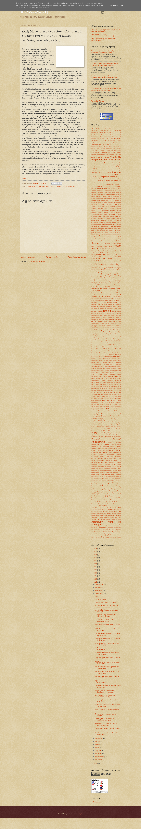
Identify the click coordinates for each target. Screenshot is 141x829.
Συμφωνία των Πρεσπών (99, 484)
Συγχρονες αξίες (108, 476)
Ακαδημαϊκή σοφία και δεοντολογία (100, 166)
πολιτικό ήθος (110, 450)
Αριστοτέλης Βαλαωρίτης (111, 190)
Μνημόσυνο (99, 386)
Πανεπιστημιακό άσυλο (103, 417)
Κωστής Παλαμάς (96, 358)
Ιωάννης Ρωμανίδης (116, 315)
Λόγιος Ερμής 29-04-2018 (108, 364)
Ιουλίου (97, 741)
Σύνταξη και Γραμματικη (113, 490)
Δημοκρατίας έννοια (96, 222)
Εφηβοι (96, 292)
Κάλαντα (100, 321)
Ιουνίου (97, 744)
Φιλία (119, 511)
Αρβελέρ (110, 188)
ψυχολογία (108, 535)
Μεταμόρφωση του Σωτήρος (99, 382)
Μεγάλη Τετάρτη (95, 378)
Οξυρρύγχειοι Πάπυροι (97, 402)
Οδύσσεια (117, 398)
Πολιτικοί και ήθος (96, 452)
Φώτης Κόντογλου (115, 515)
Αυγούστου (99, 738)
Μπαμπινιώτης (117, 388)
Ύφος (115, 509)
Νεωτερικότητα (107, 394)
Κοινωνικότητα (95, 344)
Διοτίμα (99, 234)
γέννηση (93, 208)
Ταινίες (101, 495)
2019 (95, 570)
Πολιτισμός (105, 452)
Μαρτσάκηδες (105, 372)
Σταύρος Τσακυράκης (106, 472)
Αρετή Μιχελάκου (116, 188)
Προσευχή (102, 456)
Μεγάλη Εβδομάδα (109, 374)
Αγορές (117, 154)
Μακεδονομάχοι (117, 368)
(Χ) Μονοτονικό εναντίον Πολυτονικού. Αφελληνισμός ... (107, 644)
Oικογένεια (105, 537)
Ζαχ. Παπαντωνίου (103, 292)
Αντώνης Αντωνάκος (112, 184)
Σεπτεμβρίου (99, 594)
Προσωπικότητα (102, 458)
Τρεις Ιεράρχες (102, 505)
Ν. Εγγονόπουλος (116, 390)
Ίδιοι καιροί (110, 308)
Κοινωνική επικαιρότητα (113, 341)
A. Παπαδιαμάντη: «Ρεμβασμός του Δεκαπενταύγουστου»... (106, 606)
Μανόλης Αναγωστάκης (111, 370)
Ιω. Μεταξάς (118, 313)
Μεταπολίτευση (117, 382)
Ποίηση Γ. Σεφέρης (102, 433)
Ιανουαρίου (99, 760)
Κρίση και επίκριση (112, 346)
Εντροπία (111, 275)
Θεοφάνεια (94, 306)
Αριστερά (93, 190)
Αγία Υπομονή (117, 142)
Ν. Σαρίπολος (108, 392)
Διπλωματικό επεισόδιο (115, 234)
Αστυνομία (98, 196)
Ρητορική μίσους (103, 462)
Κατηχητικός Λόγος (110, 329)
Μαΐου (97, 747)
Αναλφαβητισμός (95, 176)
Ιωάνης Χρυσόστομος (104, 315)
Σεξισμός (119, 464)
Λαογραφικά (108, 360)
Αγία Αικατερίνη (101, 142)
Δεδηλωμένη (107, 218)
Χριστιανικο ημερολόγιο (113, 525)
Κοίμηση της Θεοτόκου (104, 335)
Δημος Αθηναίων (106, 222)
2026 (95, 548)
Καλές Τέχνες (107, 321)
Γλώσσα (112, 212)
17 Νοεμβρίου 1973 (97, 130)
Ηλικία (113, 300)
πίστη (108, 428)
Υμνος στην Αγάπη (96, 509)
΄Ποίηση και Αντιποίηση (115, 128)
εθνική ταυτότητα (43, 186)
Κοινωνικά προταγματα (115, 339)
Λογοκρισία (118, 364)
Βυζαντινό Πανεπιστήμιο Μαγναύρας (111, 202)
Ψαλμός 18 (109, 533)
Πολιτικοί (118, 450)
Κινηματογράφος (109, 333)
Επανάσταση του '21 (114, 279)
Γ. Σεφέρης (116, 204)
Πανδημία (100, 415)
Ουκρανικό (118, 402)
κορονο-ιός (111, 344)
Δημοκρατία (117, 220)
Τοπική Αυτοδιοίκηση (112, 503)
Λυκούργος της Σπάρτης (109, 366)
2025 (95, 552)
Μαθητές (94, 368)
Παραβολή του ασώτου (107, 418)
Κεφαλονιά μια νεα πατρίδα (111, 331)
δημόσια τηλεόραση (96, 224)
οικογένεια (105, 400)
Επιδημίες (108, 281)
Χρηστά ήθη (95, 519)
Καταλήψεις (94, 327)
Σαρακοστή (94, 464)
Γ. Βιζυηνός (101, 204)
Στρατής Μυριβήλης (116, 474)
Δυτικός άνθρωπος (110, 238)
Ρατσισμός (94, 462)
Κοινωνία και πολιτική (109, 337)
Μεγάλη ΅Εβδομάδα (115, 372)
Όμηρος (119, 400)
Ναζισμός (115, 392)
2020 (95, 567)
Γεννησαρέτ (113, 206)
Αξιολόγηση (98, 186)
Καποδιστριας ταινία (115, 323)
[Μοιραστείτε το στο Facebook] (58, 183)
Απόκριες (111, 186)
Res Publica (113, 537)
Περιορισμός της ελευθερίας (98, 428)
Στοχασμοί (108, 474)
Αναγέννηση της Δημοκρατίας (100, 174)
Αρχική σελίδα (52, 257)
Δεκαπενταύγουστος (116, 218)
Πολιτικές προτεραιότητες (113, 436)
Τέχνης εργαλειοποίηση (115, 495)
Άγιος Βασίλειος (113, 146)
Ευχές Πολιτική (117, 290)
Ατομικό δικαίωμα (107, 196)
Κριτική (119, 346)
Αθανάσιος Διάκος (96, 164)
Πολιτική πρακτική (108, 448)
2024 (95, 555)
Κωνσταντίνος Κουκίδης (97, 356)
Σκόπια (119, 466)
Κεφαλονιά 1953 (95, 331)
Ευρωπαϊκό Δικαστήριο (115, 286)
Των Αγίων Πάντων (109, 507)
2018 (95, 573)
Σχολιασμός (105, 494)
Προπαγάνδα (94, 456)
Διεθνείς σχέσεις (113, 228)
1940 (105, 130)
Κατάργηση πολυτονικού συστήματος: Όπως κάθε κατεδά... (107, 724)
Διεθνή (119, 228)
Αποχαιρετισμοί (102, 188)
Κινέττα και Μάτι (100, 333)
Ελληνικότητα (108, 271)
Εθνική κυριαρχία (96, 246)
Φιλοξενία (93, 513)
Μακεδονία (109, 368)
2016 (95, 579)
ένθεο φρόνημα (117, 273)
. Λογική (93, 128)
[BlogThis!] (54, 183)
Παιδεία (64, 186)
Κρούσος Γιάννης (95, 348)
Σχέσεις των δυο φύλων (104, 492)
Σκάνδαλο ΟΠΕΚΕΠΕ (110, 466)
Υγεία (119, 507)
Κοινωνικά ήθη (102, 339)
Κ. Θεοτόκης (116, 317)
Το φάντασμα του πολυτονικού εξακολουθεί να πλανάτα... (104, 691)
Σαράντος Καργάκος (104, 464)
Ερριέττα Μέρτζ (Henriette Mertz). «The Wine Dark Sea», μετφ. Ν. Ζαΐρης (105, 64)
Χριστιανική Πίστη (116, 519)
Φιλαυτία (111, 511)
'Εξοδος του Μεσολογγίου (102, 128)
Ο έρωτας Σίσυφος (101, 599)
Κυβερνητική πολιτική (97, 350)
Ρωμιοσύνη (112, 462)
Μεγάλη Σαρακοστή (114, 376)
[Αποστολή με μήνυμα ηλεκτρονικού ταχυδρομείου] (52, 183)
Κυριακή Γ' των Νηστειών (97, 352)
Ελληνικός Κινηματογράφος (112, 269)
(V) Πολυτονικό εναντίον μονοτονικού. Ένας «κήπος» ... (107, 653)
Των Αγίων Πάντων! (97, 101)
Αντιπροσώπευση (100, 184)
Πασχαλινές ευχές (95, 423)
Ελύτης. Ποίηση (107, 273)
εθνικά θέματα (32, 186)
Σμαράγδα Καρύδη (116, 468)
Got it (123, 5)
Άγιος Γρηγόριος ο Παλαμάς (104, 148)
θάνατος (109, 302)
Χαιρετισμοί (94, 517)
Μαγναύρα (118, 366)
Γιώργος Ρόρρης (103, 212)
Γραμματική (111, 214)
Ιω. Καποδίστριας (109, 313)
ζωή (116, 292)
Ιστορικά (114, 311)
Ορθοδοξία (107, 402)
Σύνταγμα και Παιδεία (114, 488)
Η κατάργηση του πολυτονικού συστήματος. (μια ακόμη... (104, 719)
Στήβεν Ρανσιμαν (100, 474)
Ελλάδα (94, 265)
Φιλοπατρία (100, 513)
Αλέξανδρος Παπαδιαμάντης (99, 170)
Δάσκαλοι (93, 218)
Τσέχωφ (93, 507)
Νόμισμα (114, 396)
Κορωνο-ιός (118, 344)
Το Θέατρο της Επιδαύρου (104, 501)
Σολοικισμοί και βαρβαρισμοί (99, 470)
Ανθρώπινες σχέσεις (104, 180)
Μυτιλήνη (109, 390)
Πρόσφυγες (110, 456)
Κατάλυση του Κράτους (115, 327)
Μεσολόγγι (118, 380)
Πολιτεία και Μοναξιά (102, 435)
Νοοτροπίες (94, 398)
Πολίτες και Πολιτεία (112, 435)
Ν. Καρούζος (100, 392)
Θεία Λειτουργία (102, 304)
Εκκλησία (101, 253)
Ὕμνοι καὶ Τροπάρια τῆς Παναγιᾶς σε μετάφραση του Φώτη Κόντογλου (103, 51)
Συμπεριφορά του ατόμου (98, 480)
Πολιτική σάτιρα (117, 448)
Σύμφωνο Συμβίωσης (114, 484)
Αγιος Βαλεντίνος (103, 146)
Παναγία (100, 413)
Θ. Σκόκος (103, 302)
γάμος (107, 206)
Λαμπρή (101, 360)
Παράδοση (71, 186)
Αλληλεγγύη (94, 172)
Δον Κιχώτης (118, 236)
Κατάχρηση (94, 329)
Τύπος (102, 507)
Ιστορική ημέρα (101, 313)
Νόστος (97, 596)
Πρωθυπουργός (117, 458)
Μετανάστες (110, 382)
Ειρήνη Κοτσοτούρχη (108, 250)
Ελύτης (100, 273)
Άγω (120, 154)
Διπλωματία (105, 234)
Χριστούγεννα (111, 531)
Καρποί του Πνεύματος (114, 325)
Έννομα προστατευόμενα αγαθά (99, 275)
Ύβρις (116, 507)
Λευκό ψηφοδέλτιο (101, 362)
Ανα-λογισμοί (114, 172)
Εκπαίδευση (117, 256)
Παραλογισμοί (110, 421)
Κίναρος (93, 333)
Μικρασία (111, 384)
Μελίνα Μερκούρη (107, 380)
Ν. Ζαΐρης (93, 392)
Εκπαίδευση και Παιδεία (101, 259)
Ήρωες (118, 300)
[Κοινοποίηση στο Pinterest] (60, 183)
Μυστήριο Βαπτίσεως (96, 390)
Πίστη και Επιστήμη (116, 428)
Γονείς (105, 214)
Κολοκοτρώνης (103, 344)
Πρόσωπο (109, 458)
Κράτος (105, 346)
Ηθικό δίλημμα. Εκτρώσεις (98, 300)
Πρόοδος (119, 454)
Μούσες (101, 388)
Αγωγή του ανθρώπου (100, 157)
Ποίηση (94, 433)
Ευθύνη (106, 286)
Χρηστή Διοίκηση (105, 519)
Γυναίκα (98, 216)
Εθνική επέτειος (117, 243)
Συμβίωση (118, 478)
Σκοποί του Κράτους (97, 468)
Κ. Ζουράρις (109, 317)
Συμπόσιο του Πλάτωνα (105, 482)
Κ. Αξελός (103, 317)
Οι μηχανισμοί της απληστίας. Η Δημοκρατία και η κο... (105, 615)
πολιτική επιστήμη (114, 442)
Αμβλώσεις (102, 172)
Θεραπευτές (102, 306)
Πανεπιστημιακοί (117, 417)
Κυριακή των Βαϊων (115, 354)
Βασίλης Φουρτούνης (113, 198)
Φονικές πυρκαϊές (116, 513)
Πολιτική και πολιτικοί (100, 446)
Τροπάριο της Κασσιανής (114, 505)
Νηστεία (98, 396)
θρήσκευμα (109, 306)
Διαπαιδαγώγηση (116, 226)
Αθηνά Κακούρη (110, 164)
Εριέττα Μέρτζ (113, 282)
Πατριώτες (109, 423)
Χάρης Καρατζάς (104, 517)
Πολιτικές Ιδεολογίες (97, 436)
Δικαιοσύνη (105, 230)
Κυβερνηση (111, 348)
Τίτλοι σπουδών (108, 499)
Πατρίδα (103, 423)
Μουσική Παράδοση (109, 388)
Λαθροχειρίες (106, 358)
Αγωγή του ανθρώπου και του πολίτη (106, 158)
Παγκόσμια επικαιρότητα (115, 406)
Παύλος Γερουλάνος (103, 425)
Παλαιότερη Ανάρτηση (77, 257)
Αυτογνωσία (116, 196)
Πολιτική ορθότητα (97, 448)
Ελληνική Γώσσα (103, 267)
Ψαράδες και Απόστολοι (97, 535)
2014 (95, 763)
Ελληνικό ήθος (100, 269)
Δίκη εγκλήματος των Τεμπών (100, 232)
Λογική (99, 364)
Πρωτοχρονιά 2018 (116, 460)
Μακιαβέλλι (94, 370)
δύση (103, 238)
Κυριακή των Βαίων (104, 354)
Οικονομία (113, 400)
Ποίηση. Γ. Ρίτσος (111, 433)
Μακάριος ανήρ (101, 368)
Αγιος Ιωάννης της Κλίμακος (113, 150)
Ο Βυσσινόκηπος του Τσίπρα (105, 398)
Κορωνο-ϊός (94, 346)
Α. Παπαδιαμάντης (115, 132)
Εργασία (107, 282)
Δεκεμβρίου (99, 584)
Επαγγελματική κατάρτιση (98, 279)
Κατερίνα (101, 329)
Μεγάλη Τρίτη (104, 378)
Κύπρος (106, 350)
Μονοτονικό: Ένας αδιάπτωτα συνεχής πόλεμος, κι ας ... (107, 705)
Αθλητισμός (118, 164)
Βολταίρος (99, 202)
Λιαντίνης (111, 362)
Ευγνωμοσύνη (99, 286)
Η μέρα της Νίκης (115, 294)
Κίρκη (115, 333)
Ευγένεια (93, 286)
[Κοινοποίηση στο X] (56, 183)
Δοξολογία (94, 238)
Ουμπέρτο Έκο (95, 404)
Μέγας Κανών (113, 378)
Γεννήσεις (118, 206)
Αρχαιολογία (107, 192)
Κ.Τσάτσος (106, 319)
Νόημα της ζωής (106, 396)
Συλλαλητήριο (100, 478)
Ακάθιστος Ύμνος (115, 166)
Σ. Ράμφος (118, 462)
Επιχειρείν (101, 282)
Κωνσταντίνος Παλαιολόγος (112, 356)
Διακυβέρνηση (104, 226)
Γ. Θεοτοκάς (108, 204)
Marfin (99, 537)
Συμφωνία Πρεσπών (116, 482)
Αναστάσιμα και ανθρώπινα (106, 178)
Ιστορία (107, 310)
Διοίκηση (112, 232)
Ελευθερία (95, 261)
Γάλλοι (103, 206)
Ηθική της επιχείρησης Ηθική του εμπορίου (110, 298)
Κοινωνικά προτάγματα (97, 341)
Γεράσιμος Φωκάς (103, 208)
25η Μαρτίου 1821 (112, 130)
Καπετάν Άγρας (104, 323)
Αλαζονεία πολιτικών (106, 168)
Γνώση (101, 214)
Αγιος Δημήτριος (117, 148)
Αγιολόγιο (105, 144)
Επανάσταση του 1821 (98, 281)
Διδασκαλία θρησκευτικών (98, 228)
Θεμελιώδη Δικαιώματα (114, 304)
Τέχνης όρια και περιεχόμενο (98, 497)
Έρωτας (97, 285)
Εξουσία (119, 277)
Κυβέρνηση (117, 348)
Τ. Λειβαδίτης (113, 494)
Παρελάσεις (118, 421)
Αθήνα (103, 164)
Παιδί (115, 411)
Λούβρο (101, 366)
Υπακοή (104, 509)
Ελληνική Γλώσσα (55, 186)
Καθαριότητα (113, 319)
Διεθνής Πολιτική (96, 230)
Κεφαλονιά (118, 329)
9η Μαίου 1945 (106, 132)
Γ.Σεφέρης (98, 206)
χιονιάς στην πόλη (115, 517)
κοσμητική (100, 346)
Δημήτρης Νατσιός (106, 220)
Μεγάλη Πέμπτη (103, 376)
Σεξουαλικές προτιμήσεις (97, 466)
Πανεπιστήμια (108, 415)
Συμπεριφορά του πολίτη (114, 480)
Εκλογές (106, 254)
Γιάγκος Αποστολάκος (103, 210)
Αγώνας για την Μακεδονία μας (113, 162)
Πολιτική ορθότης (115, 446)
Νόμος (119, 396)
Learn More (113, 5)
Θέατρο (115, 302)
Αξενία (119, 184)
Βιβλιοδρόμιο (95, 200)
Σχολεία (99, 494)
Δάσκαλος (100, 218)
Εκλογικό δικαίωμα (105, 256)
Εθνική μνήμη (108, 246)
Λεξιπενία (115, 360)
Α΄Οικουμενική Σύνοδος (114, 140)
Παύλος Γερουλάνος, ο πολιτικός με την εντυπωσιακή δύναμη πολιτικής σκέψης (104, 76)
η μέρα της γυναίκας (103, 294)
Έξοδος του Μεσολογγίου (108, 277)
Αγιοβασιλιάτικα (96, 144)
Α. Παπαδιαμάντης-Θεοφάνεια (108, 136)
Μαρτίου (98, 753)
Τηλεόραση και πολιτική (113, 497)
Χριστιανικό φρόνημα (107, 529)
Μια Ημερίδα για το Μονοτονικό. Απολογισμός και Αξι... (105, 696)
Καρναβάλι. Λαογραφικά (98, 325)
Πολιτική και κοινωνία (115, 444)
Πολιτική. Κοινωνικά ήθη (98, 450)
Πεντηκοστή (100, 426)
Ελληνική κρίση (112, 267)
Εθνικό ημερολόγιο (107, 249)
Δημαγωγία (95, 220)
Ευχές (111, 290)
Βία (120, 198)
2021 (95, 564)
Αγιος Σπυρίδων (101, 154)
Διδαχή (107, 228)
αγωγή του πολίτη (98, 162)
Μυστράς (104, 390)
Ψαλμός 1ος (117, 533)
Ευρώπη (97, 291)
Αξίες (92, 186)
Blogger (80, 814)
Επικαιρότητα (117, 281)
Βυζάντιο (94, 204)
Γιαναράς (113, 210)
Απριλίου (98, 750)
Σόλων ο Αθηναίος (112, 470)
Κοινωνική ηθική (96, 342)
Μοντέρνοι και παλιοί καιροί (110, 386)
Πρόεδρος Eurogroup (97, 454)
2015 (95, 582)
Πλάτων (105, 430)
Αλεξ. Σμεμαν (117, 168)
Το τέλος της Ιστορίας (101, 503)
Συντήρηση (94, 492)
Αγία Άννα (109, 142)
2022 (95, 561)
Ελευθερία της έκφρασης (107, 261)
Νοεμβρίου (98, 587)
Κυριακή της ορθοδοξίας (110, 352)
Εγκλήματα (118, 238)
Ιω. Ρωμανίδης (95, 315)
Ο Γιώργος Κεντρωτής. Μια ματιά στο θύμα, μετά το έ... (107, 700)
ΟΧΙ (120, 404)
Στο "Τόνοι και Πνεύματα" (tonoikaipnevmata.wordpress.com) (102, 35)
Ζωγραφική (111, 292)
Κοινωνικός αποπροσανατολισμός (112, 342)
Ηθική (115, 296)
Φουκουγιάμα (94, 515)
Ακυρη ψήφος (95, 168)
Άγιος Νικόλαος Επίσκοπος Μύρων (101, 152)
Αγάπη (93, 142)
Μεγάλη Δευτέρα (96, 374)
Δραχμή (99, 238)
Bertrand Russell (116, 535)
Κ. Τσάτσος (100, 319)
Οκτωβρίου (99, 590)
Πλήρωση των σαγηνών (114, 430)
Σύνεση (112, 486)
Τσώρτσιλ (98, 507)
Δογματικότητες (110, 236)
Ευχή (92, 292)
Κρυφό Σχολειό (104, 348)
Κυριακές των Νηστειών (114, 350)
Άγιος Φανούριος (110, 154)
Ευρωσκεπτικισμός (105, 290)
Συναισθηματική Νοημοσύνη (100, 486)
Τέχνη (106, 496)
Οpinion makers (95, 406)
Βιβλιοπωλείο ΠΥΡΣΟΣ (107, 200)
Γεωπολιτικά (112, 208)
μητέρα (105, 384)
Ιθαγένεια (100, 311)
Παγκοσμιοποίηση (97, 409)
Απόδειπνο (105, 186)
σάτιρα (113, 464)
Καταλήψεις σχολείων (104, 327)
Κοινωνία (99, 337)
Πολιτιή (119, 435)
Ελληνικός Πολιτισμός (97, 271)
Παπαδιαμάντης (96, 419)
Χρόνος (119, 531)
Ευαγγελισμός (117, 284)
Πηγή (24, 178)
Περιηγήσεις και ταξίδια (113, 426)
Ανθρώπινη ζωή (95, 182)
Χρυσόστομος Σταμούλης (98, 533)
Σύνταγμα (103, 488)
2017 (95, 576)
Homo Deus (94, 537)
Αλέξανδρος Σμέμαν (115, 170)
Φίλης (115, 511)
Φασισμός (105, 511)
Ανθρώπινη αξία (116, 180)
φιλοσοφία (107, 513)
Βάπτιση (106, 198)
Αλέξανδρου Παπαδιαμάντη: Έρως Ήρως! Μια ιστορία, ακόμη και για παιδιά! (106, 89)
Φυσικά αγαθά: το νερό (104, 515)
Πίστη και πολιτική (96, 430)
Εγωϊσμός (110, 240)
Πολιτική (95, 439)
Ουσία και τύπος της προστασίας (109, 404)
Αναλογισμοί (116, 174)
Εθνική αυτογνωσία (106, 243)
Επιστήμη (94, 282)
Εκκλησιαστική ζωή (97, 255)
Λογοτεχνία (95, 366)
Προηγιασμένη (110, 454)
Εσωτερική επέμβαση (107, 284)
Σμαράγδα (107, 468)
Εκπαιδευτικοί (117, 258)
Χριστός (105, 531)
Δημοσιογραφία (106, 224)
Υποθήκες (110, 509)
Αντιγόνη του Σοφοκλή (105, 182)
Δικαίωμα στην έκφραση (115, 230)
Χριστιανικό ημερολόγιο (100, 527)
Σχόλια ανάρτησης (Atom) (37, 261)
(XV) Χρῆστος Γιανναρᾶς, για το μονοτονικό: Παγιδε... (105, 620)
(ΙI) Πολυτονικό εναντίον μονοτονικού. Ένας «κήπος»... (107, 681)
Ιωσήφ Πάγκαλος (95, 317)
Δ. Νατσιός (118, 216)
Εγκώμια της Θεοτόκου (98, 240)
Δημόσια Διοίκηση (116, 222)
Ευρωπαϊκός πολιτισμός (99, 288)
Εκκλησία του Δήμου (114, 252)
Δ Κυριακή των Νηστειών (108, 216)
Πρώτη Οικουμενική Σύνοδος (100, 460)
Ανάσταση (113, 176)
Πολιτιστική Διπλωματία (115, 452)
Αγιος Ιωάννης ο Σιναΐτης (98, 150)
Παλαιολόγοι (94, 413)
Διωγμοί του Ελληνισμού (98, 236)
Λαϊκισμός (113, 358)
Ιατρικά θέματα (117, 306)
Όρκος (113, 402)
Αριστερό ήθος (100, 190)
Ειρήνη (100, 250)
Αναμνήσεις (104, 177)
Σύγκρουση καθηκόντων (97, 476)
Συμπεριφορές (94, 482)
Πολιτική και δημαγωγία (100, 444)
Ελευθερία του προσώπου (114, 263)
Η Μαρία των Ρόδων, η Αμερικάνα (106, 602)
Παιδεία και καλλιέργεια (105, 411)
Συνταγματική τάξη (97, 490)
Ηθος (106, 300)
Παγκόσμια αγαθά (104, 406)
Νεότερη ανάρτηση (28, 257)
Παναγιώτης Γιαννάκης (109, 413)
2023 (95, 558)
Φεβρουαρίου (99, 756)
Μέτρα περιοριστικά (96, 384)
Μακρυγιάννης (100, 370)
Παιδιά (119, 411)
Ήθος (110, 300)
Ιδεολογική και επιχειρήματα (98, 308)
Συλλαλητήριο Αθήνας (110, 478)
